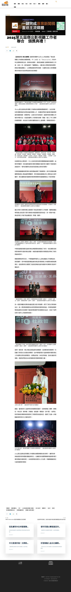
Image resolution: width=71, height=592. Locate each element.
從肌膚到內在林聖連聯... (18, 527)
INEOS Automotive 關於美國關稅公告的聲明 (16, 519)
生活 (8, 15)
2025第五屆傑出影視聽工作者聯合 (28, 508)
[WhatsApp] (13, 50)
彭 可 (8, 47)
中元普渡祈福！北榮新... (18, 543)
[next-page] (8, 556)
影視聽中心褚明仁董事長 (30, 510)
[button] (56, 1)
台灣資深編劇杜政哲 (20, 510)
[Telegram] (10, 50)
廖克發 (53, 508)
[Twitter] (16, 50)
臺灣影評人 (44, 508)
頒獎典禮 (7, 508)
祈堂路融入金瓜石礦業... (50, 543)
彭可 (19, 508)
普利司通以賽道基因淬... (50, 527)
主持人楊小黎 (38, 508)
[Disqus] (35, 485)
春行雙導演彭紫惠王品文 (10, 510)
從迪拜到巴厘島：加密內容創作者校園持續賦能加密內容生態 (51, 519)
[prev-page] (6, 556)
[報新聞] (9, 3)
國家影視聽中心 (14, 508)
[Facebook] (7, 50)
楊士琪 (49, 508)
